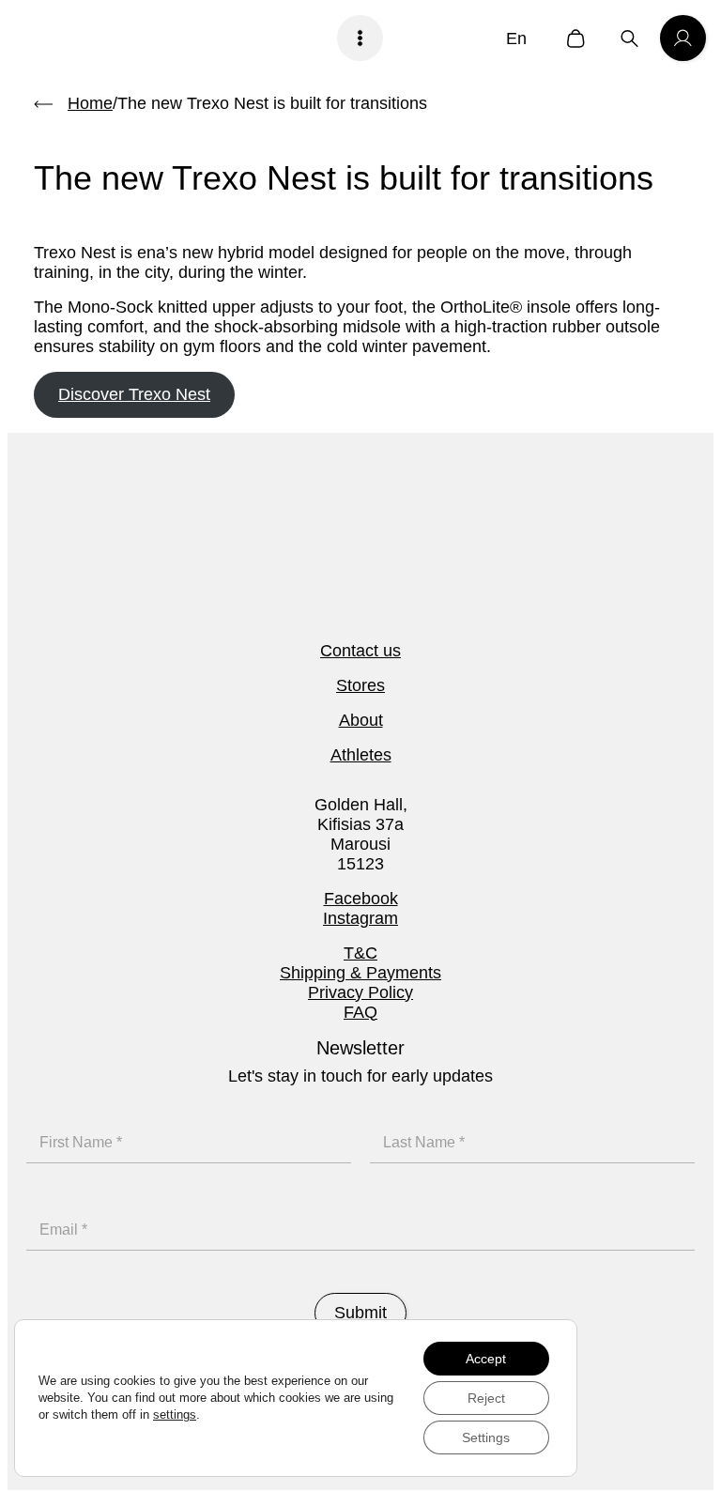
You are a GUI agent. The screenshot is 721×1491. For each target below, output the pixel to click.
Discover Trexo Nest (134, 394)
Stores (360, 685)
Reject (486, 1398)
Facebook (361, 898)
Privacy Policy (360, 992)
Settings (486, 1437)
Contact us (360, 650)
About (361, 720)
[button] (521, 38)
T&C (360, 953)
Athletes (360, 755)
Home (90, 103)
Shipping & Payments (360, 972)
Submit (360, 1312)
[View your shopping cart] (576, 38)
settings (174, 1414)
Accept (486, 1358)
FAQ (360, 1012)
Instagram (360, 918)
